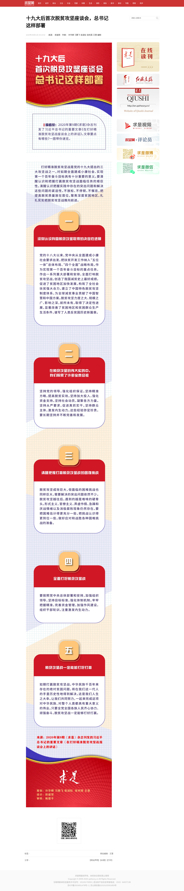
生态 (90, 3)
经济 (46, 3)
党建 (76, 3)
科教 (83, 3)
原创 (119, 3)
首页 (39, 3)
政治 (54, 3)
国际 (105, 3)
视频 (134, 3)
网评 (141, 3)
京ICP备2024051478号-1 (78, 885)
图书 (112, 3)
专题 (127, 3)
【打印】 (110, 860)
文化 (61, 3)
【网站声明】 (94, 860)
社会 (68, 3)
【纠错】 (103, 860)
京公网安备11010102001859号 (103, 885)
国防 (97, 3)
